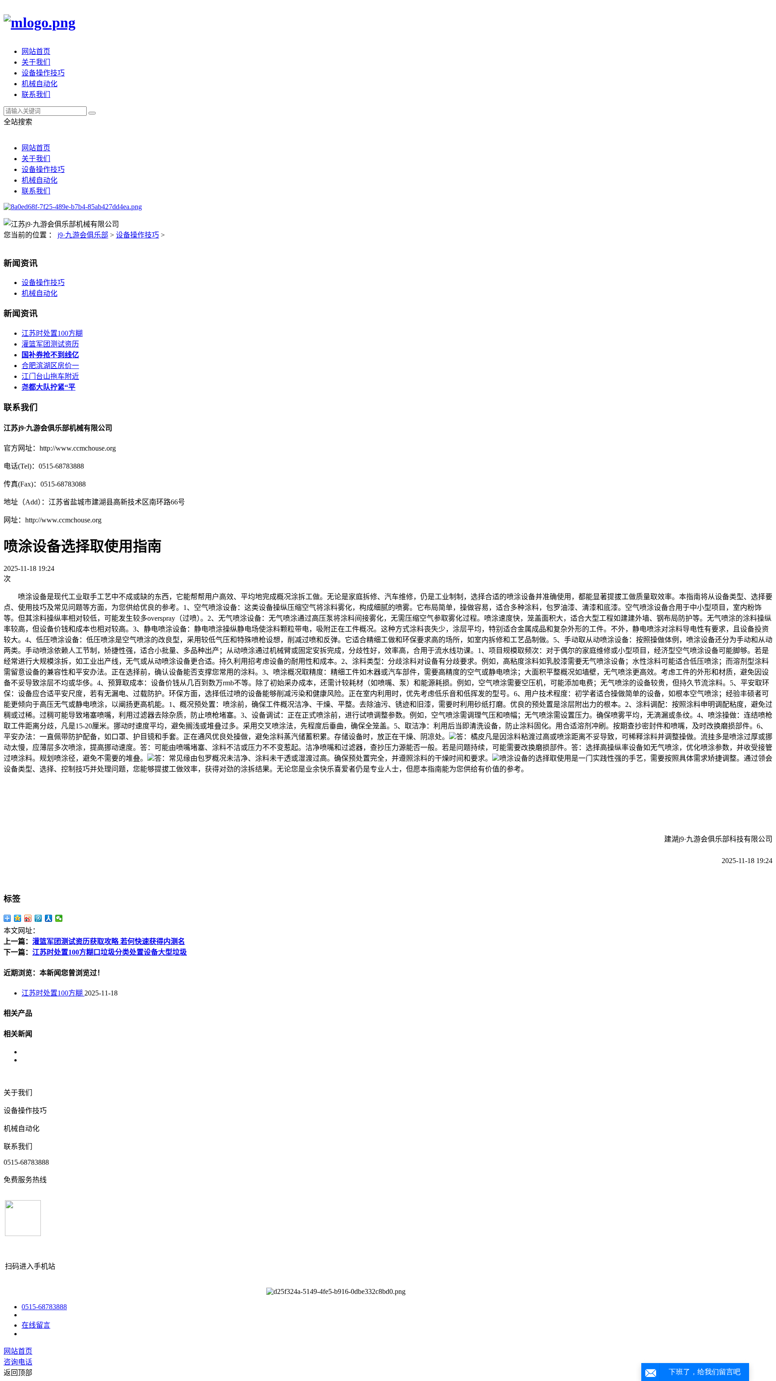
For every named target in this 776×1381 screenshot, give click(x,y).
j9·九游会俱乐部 (82, 235)
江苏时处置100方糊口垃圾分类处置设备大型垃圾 (109, 952)
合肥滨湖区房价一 (50, 365)
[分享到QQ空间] (18, 918)
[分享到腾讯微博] (38, 918)
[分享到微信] (59, 918)
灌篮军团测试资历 (50, 344)
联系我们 (36, 94)
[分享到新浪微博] (28, 918)
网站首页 (36, 51)
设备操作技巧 (43, 73)
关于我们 (36, 62)
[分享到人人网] (49, 918)
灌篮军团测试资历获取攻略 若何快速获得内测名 (108, 941)
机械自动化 (39, 84)
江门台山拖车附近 (50, 376)
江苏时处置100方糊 (52, 333)
